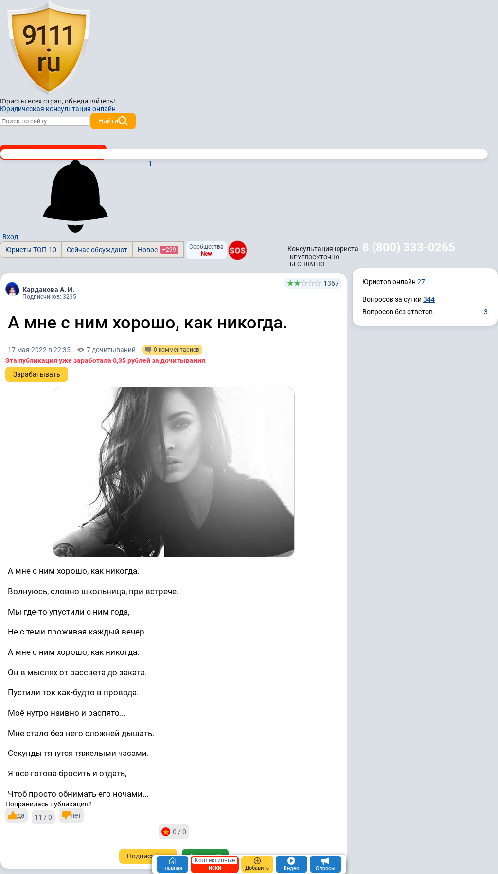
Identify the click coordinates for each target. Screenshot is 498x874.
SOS (238, 250)
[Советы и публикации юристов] (48, 48)
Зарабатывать (36, 374)
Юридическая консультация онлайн (58, 109)
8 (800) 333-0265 (408, 247)
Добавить (257, 868)
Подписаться (148, 856)
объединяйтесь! (90, 101)
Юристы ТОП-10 (30, 250)
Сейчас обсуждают (97, 250)
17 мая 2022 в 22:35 (39, 350)
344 (429, 299)
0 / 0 (179, 832)
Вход (10, 236)
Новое (157, 250)
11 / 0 (43, 817)
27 (421, 282)
